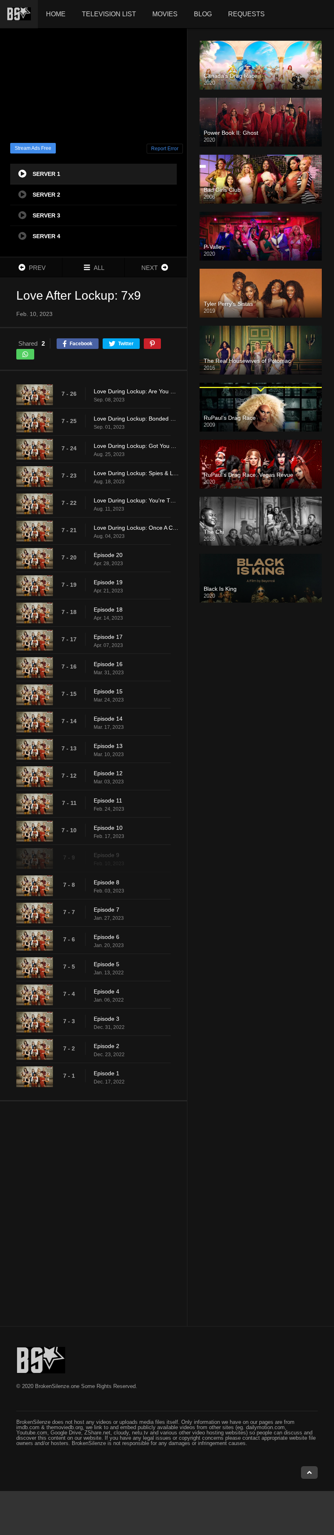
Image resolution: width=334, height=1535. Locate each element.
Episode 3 (106, 1018)
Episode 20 (108, 555)
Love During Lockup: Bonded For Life (136, 418)
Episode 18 (108, 609)
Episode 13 (108, 746)
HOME (56, 14)
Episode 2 (106, 1046)
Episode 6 (106, 937)
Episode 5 (106, 964)
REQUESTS (246, 14)
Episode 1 (106, 1073)
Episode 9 (106, 855)
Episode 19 (108, 582)
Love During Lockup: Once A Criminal (136, 527)
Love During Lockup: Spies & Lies (136, 473)
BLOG (203, 14)
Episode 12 (108, 773)
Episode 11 (108, 800)
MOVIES (165, 14)
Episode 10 (108, 828)
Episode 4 (106, 991)
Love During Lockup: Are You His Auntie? (136, 391)
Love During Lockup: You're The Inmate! (136, 500)
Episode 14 (108, 718)
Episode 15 (108, 691)
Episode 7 (106, 909)
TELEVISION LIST (109, 14)
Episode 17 (108, 637)
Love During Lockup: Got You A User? (136, 446)
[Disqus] (93, 1213)
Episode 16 (108, 664)
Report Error (164, 148)
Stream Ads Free (33, 148)
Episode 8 (106, 882)
